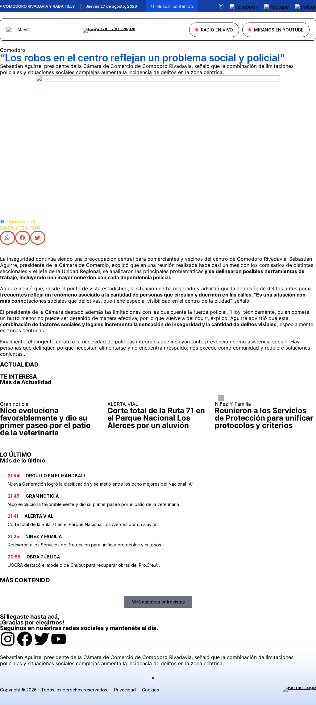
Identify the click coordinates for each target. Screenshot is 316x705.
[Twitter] (41, 639)
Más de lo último (22, 460)
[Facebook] (24, 639)
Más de (26, 382)
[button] (7, 238)
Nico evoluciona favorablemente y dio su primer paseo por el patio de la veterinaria (93, 504)
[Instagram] (7, 639)
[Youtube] (58, 639)
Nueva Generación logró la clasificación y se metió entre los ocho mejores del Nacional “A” (100, 484)
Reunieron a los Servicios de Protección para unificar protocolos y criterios (84, 544)
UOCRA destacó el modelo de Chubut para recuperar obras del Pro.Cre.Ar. (84, 565)
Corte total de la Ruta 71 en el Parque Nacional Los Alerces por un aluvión (83, 524)
